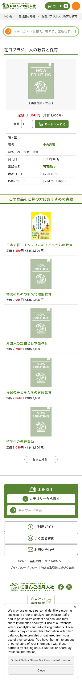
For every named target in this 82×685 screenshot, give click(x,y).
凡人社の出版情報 (38, 601)
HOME (22, 561)
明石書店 (49, 166)
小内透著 (49, 144)
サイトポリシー (54, 561)
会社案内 (35, 561)
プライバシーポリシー (23, 568)
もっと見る (39, 459)
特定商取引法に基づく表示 (57, 568)
